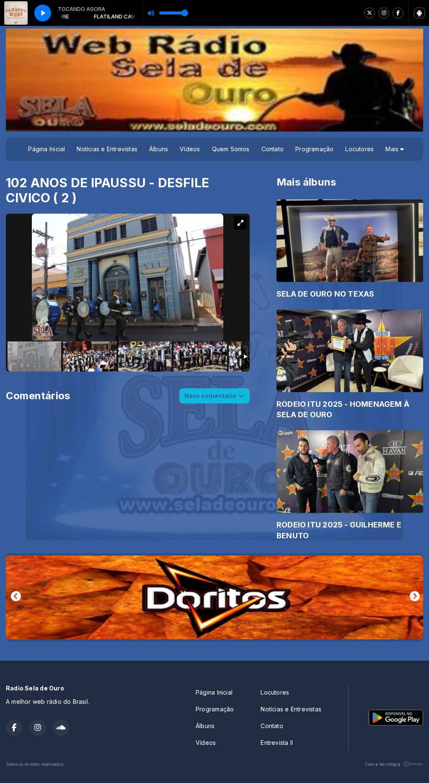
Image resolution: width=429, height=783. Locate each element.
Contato (272, 148)
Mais (392, 148)
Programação (314, 148)
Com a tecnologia (383, 764)
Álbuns (158, 148)
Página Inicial (46, 148)
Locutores (359, 148)
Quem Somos (231, 148)
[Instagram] (383, 13)
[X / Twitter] (369, 13)
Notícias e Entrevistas (107, 148)
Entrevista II (277, 742)
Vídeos (190, 148)
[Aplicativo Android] (419, 13)
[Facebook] (398, 13)
